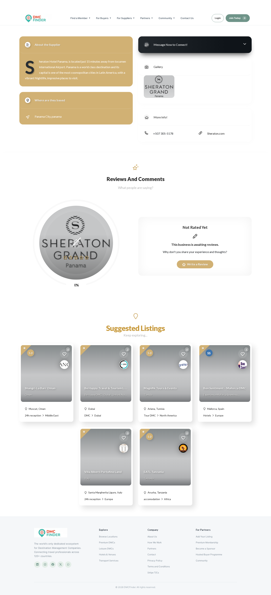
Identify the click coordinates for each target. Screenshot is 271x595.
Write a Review (197, 264)
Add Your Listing (204, 536)
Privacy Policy (154, 560)
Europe (219, 415)
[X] (60, 564)
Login (218, 18)
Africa (167, 499)
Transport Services (108, 560)
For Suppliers (124, 18)
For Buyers (102, 18)
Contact (151, 554)
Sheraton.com (216, 133)
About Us (152, 536)
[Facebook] (53, 564)
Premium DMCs (107, 542)
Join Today (237, 17)
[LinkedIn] (37, 564)
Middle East (52, 415)
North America (168, 415)
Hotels (207, 415)
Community (165, 18)
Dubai (97, 415)
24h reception (33, 415)
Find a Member (79, 18)
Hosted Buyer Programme (209, 554)
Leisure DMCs (106, 548)
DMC (87, 415)
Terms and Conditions (158, 566)
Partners (145, 18)
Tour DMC (150, 415)
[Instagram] (45, 564)
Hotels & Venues (107, 554)
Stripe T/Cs (153, 572)
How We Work (154, 542)
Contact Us (187, 18)
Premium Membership (207, 542)
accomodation (152, 499)
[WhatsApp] (68, 564)
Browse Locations (108, 536)
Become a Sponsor (205, 548)
